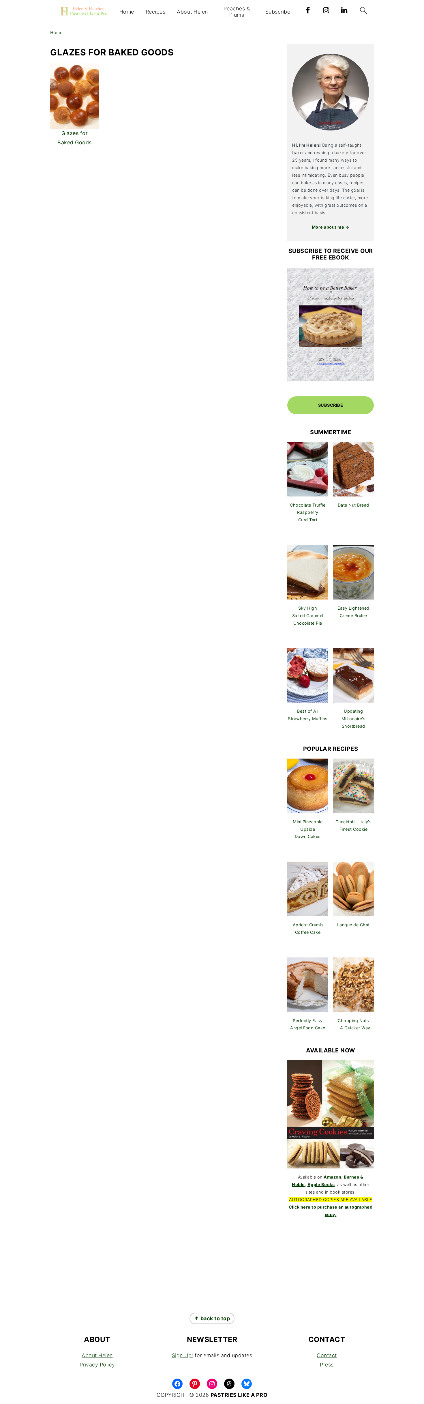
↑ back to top (212, 1318)
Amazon (332, 1177)
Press (327, 1365)
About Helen (192, 12)
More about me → (331, 227)
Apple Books (321, 1184)
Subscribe (277, 12)
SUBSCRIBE (330, 405)
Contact (327, 1355)
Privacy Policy (97, 1365)
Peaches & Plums (237, 11)
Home (126, 12)
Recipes (156, 12)
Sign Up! (182, 1355)
